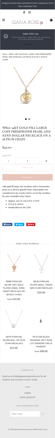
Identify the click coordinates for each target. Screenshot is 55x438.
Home (4, 54)
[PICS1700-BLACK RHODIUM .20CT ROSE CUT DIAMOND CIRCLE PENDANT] (41, 321)
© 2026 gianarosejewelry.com (20, 429)
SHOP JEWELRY (27, 397)
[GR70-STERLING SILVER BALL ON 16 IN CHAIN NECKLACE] (13, 321)
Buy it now (27, 177)
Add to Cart (27, 167)
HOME (27, 393)
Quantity (6, 156)
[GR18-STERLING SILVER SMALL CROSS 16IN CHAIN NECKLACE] (41, 265)
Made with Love (39, 429)
